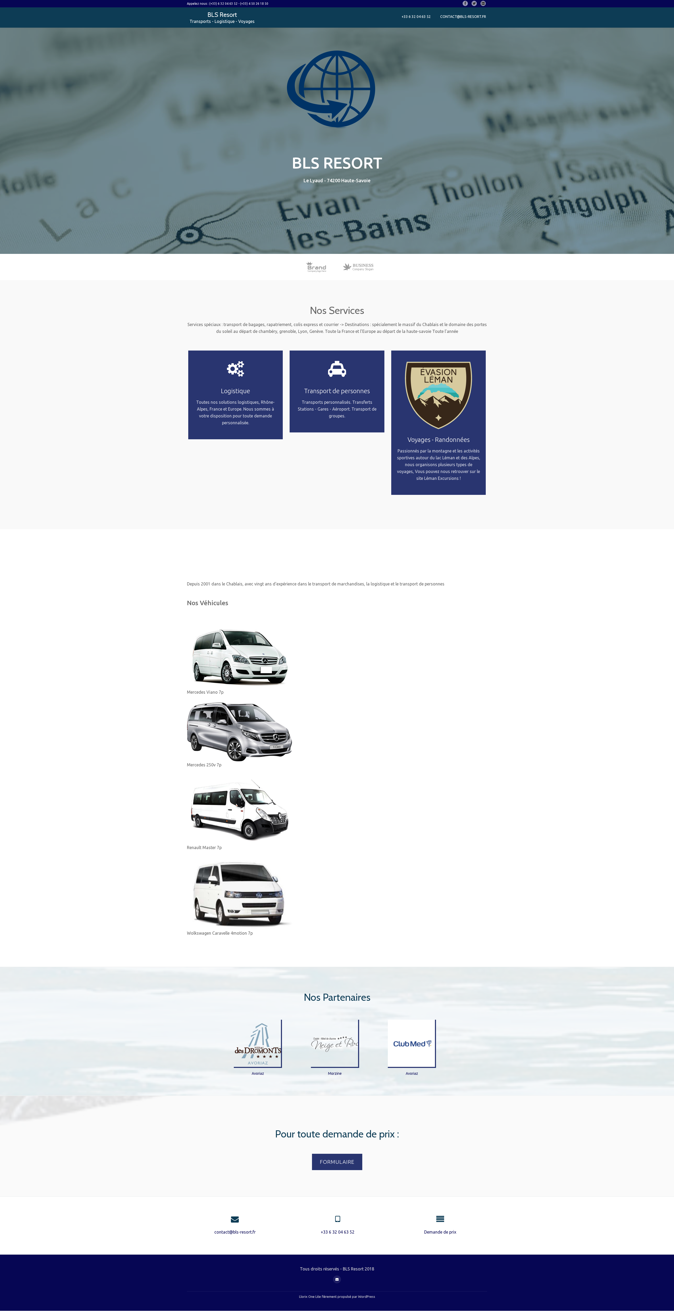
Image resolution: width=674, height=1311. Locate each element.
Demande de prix (440, 1232)
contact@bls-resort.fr (463, 16)
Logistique (235, 391)
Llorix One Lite (310, 1296)
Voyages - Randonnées (439, 439)
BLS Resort (222, 14)
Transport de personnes (337, 391)
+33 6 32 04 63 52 (416, 16)
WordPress (366, 1296)
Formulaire (338, 1164)
